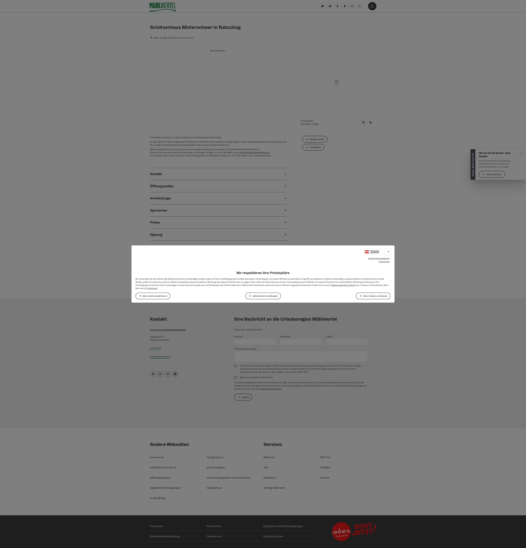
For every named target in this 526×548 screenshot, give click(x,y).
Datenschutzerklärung (379, 258)
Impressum (384, 261)
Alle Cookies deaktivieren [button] (155, 296)
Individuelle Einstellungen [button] (265, 296)
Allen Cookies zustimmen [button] (375, 296)
